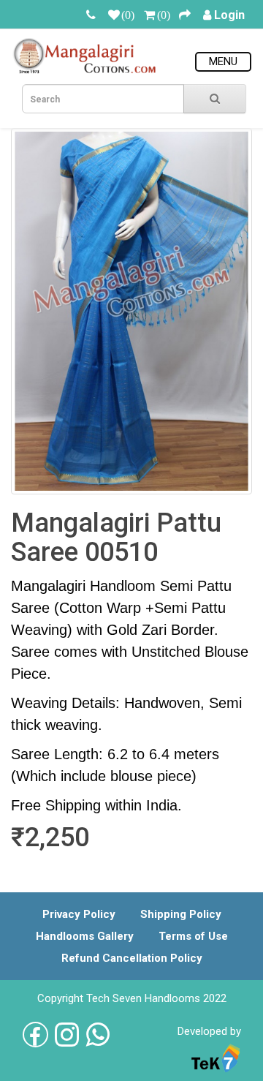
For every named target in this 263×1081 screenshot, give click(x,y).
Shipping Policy (180, 914)
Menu (223, 61)
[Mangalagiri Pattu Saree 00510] (131, 311)
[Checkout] (185, 15)
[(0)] (114, 15)
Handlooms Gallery (85, 936)
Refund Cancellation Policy (131, 958)
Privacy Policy (78, 914)
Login (229, 15)
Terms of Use (193, 936)
